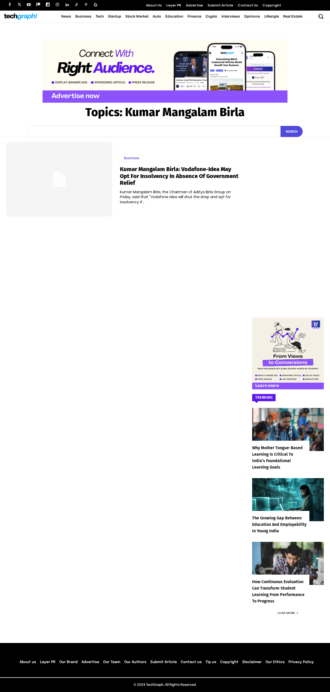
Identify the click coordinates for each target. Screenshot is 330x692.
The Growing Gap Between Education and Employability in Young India (279, 524)
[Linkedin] (66, 4)
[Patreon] (38, 4)
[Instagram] (57, 4)
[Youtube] (28, 4)
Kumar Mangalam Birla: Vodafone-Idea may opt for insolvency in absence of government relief (179, 176)
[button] (320, 16)
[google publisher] (95, 4)
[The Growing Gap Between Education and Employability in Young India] (288, 499)
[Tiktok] (76, 4)
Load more (286, 613)
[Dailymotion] (47, 4)
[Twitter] (19, 4)
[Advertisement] (288, 219)
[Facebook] (9, 4)
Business (131, 158)
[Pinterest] (85, 4)
